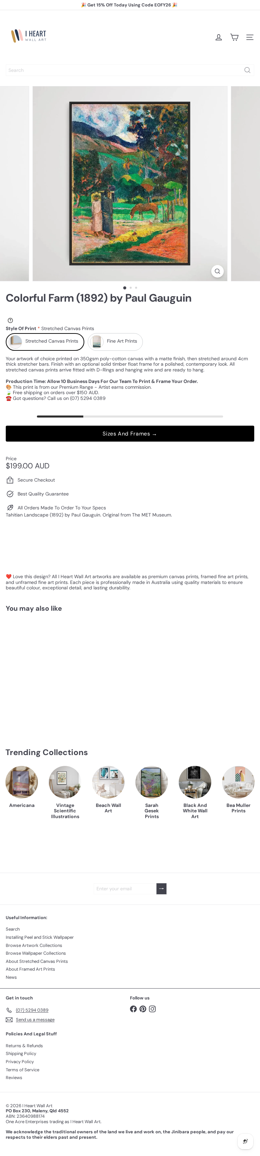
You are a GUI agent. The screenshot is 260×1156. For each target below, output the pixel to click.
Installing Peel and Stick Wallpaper (40, 937)
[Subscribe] (161, 888)
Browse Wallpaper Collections (36, 953)
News (11, 977)
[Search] (247, 70)
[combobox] (130, 70)
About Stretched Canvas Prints (37, 961)
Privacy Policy (20, 1061)
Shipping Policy (21, 1053)
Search (13, 929)
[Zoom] (217, 271)
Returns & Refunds (24, 1046)
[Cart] (234, 37)
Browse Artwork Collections (34, 945)
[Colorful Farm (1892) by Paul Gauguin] (48, 670)
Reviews (14, 1077)
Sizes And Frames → (130, 433)
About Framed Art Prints (30, 969)
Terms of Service (22, 1070)
